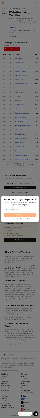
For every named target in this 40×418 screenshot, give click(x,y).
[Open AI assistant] (35, 413)
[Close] (36, 198)
